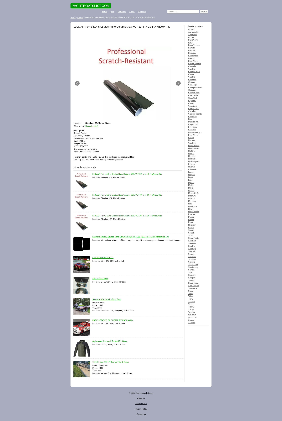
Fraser (191, 138)
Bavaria (191, 48)
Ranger (191, 220)
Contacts (122, 11)
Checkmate (193, 95)
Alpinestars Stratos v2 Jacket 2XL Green (109, 341)
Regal (190, 222)
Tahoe (190, 296)
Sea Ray (192, 249)
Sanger (191, 230)
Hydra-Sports (193, 161)
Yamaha (191, 323)
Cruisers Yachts (195, 114)
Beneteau (192, 53)
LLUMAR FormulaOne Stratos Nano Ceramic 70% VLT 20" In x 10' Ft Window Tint (127, 174)
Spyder (191, 270)
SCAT (190, 235)
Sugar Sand (193, 283)
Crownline (192, 116)
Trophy (191, 307)
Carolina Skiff (194, 71)
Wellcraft (192, 315)
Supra (190, 291)
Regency (192, 225)
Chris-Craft (192, 98)
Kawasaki (192, 169)
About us (141, 398)
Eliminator (192, 127)
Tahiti (190, 294)
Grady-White (193, 148)
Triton (190, 304)
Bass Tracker (194, 45)
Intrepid (191, 167)
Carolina (191, 69)
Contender (192, 106)
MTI (190, 204)
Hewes (191, 153)
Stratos (191, 280)
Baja (190, 42)
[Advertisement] (127, 37)
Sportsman (193, 267)
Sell (112, 11)
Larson (191, 172)
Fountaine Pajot (195, 132)
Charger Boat (193, 93)
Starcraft (192, 275)
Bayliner (191, 50)
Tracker (191, 301)
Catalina (191, 77)
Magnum (192, 196)
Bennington (193, 56)
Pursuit (191, 217)
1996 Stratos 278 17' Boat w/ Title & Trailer (110, 362)
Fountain (192, 130)
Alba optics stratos (100, 278)
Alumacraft (193, 32)
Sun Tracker (193, 286)
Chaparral (192, 90)
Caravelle (192, 66)
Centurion (192, 79)
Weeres (191, 312)
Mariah (191, 190)
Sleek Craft (193, 264)
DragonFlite (193, 122)
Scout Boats (193, 238)
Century (191, 82)
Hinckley (192, 156)
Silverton (192, 259)
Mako (190, 188)
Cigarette (192, 101)
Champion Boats (195, 87)
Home (104, 11)
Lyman (191, 182)
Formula (191, 140)
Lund (190, 180)
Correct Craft (193, 108)
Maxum (191, 198)
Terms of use (141, 403)
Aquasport (192, 34)
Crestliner (192, 111)
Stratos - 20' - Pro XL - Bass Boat (106, 299)
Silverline (192, 257)
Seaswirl (191, 254)
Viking (191, 309)
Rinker (191, 227)
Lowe (190, 177)
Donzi (190, 119)
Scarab (191, 233)
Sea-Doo (192, 243)
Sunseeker (192, 288)
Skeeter (191, 262)
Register (142, 11)
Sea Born (192, 241)
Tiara (190, 299)
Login (132, 11)
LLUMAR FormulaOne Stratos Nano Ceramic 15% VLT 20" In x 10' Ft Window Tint (127, 216)
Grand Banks (193, 145)
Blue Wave (193, 61)
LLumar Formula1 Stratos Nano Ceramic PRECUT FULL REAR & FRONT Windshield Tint (130, 237)
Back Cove (193, 40)
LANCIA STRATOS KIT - (103, 258)
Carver (191, 74)
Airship (191, 29)
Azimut (191, 37)
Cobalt (191, 103)
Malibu (191, 185)
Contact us (141, 414)
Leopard (191, 175)
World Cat (192, 317)
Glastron (191, 143)
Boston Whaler (194, 64)
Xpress (191, 320)
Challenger (192, 85)
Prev (77, 83)
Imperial (191, 164)
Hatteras (191, 151)
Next (178, 83)
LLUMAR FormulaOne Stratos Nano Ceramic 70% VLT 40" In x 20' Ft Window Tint (127, 195)
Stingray (191, 278)
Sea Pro (191, 246)
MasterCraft (193, 193)
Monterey (192, 201)
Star (190, 272)
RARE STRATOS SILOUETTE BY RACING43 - (112, 320)
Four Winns (193, 135)
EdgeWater (193, 124)
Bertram (191, 58)
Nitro (190, 209)
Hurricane (192, 159)
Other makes (193, 212)
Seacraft (191, 251)
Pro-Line (191, 214)
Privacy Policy (141, 409)
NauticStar (192, 206)
